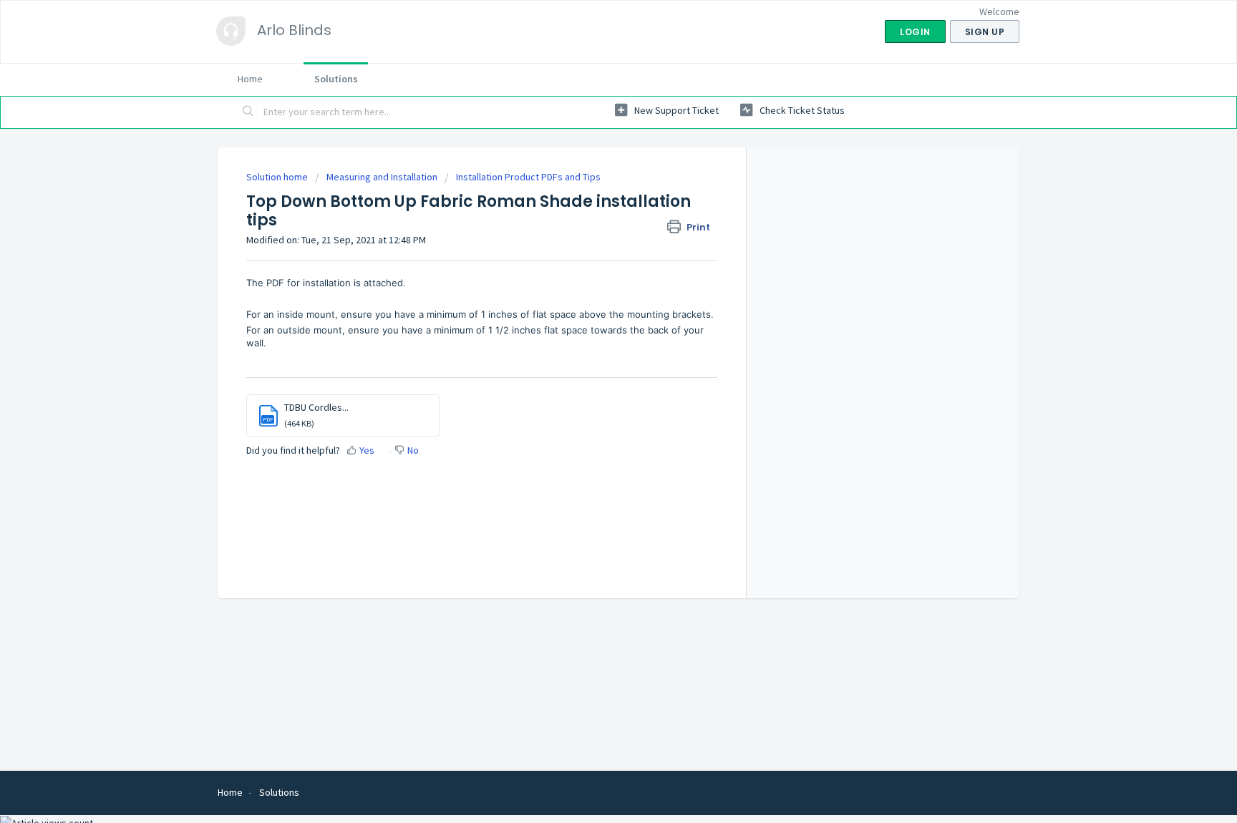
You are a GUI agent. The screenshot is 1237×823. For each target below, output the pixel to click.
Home (250, 78)
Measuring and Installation (381, 176)
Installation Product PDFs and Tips (528, 176)
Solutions (336, 78)
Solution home (278, 176)
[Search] (248, 112)
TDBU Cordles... (316, 407)
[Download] (592, 224)
